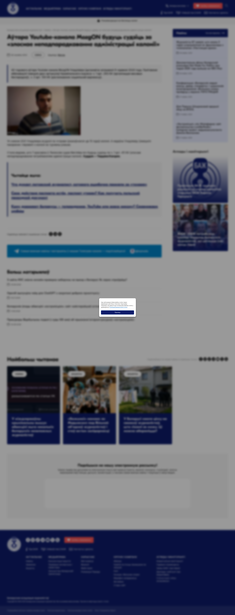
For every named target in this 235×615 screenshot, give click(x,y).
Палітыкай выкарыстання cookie (118, 307)
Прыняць (117, 312)
